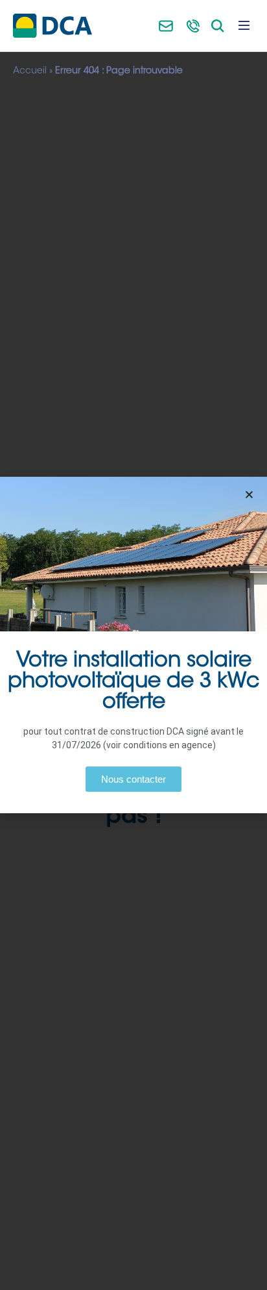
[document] (133, 645)
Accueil (30, 71)
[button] (249, 495)
